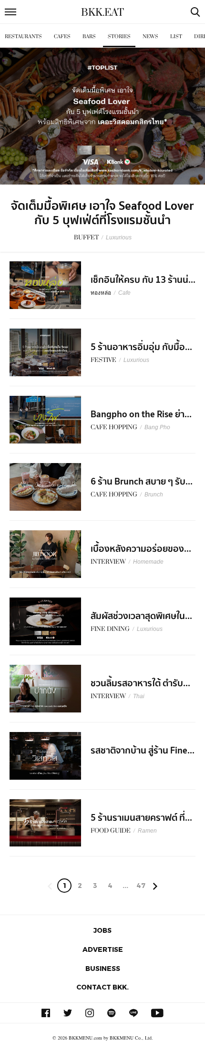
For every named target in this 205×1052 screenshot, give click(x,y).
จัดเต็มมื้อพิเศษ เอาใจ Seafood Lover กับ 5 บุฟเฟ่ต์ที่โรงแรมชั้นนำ (102, 213)
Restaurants (23, 36)
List (176, 36)
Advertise (102, 949)
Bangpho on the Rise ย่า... (141, 414)
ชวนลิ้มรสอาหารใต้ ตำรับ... (140, 683)
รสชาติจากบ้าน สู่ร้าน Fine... (143, 750)
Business (102, 968)
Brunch (153, 494)
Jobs (102, 930)
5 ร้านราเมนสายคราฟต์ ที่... (141, 818)
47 (140, 885)
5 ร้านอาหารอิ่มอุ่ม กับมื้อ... (141, 347)
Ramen (147, 830)
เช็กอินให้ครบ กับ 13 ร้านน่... (143, 280)
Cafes (62, 36)
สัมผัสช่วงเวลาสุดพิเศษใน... (141, 616)
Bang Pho (157, 427)
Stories (119, 36)
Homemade (148, 561)
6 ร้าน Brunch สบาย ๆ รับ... (142, 481)
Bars (89, 36)
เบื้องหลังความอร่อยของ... (141, 549)
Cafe (124, 292)
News (150, 36)
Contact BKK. (102, 987)
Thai (138, 696)
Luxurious (119, 237)
